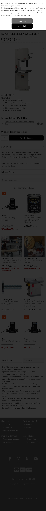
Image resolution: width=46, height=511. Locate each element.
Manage (22, 21)
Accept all (22, 26)
